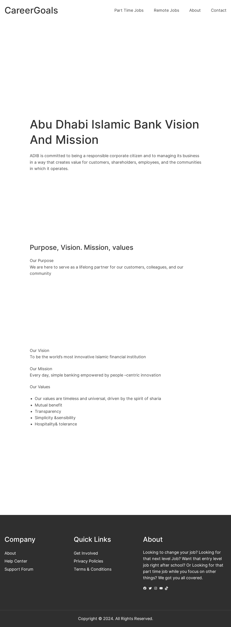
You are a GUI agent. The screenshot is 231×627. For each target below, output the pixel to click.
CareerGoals (31, 10)
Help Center (16, 561)
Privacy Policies (88, 561)
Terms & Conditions (92, 569)
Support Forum (19, 569)
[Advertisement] (115, 58)
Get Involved (86, 553)
